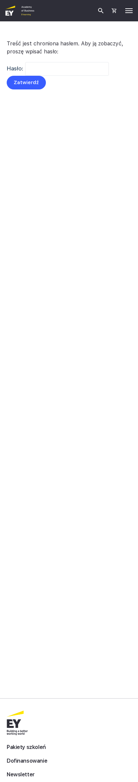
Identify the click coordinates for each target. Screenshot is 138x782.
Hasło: (16, 68)
